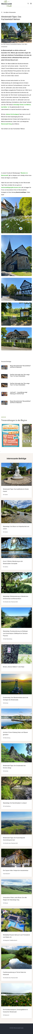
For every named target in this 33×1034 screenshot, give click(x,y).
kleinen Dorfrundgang (12, 114)
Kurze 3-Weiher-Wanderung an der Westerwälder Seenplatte (13, 562)
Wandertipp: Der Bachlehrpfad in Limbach (15, 803)
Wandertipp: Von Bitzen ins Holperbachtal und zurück (16, 527)
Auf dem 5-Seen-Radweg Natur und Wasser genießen (15, 733)
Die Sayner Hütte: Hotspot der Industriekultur (15, 870)
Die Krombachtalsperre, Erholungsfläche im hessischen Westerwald (15, 1011)
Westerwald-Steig (6, 124)
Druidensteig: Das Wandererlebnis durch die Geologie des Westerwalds (15, 698)
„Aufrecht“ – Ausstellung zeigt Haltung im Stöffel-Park (18, 393)
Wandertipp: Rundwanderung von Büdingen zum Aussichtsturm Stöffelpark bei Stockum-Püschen (15, 633)
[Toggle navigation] (31, 3)
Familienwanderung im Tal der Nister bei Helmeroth (14, 973)
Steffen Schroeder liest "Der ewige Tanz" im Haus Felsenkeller (19, 375)
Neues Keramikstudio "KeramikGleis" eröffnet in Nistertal (20, 366)
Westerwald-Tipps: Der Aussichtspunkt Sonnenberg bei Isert (14, 839)
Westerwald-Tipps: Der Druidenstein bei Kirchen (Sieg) (14, 767)
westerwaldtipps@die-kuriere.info (11, 187)
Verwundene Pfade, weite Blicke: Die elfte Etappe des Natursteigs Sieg (15, 898)
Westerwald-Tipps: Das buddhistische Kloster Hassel (16, 490)
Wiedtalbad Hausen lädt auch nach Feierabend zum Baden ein (16, 936)
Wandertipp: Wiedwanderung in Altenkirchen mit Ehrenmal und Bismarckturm (15, 597)
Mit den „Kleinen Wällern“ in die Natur (13, 667)
